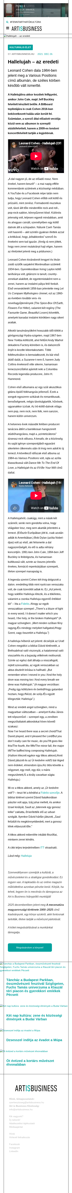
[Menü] (7, 29)
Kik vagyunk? (16, 1116)
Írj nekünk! (14, 1120)
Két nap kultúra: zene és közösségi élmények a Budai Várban (34, 1017)
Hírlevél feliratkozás (19, 1137)
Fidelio (25, 603)
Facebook (14, 1144)
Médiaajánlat (16, 1127)
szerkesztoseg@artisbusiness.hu (26, 1102)
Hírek (12, 1133)
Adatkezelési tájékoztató (22, 1123)
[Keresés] (7, 22)
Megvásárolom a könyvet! (30, 947)
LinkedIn (13, 1151)
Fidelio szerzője (50, 792)
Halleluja (26, 855)
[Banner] (36, 8)
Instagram (14, 1147)
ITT (42, 847)
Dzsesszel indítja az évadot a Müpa (34, 1040)
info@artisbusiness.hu (21, 1109)
